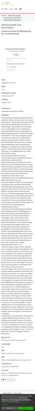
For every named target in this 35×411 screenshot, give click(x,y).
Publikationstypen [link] (14, 15)
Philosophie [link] (5, 340)
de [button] (2, 9)
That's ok (25, 408)
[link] (8, 83)
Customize (4, 404)
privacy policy (24, 402)
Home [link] (3, 15)
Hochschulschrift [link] (7, 96)
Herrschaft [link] (14, 340)
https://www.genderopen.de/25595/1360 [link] (16, 360)
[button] (16, 9)
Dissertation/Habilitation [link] (12, 18)
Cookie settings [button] (7, 393)
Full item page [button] (9, 380)
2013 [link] (3, 89)
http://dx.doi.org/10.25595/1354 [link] (12, 353)
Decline (9, 408)
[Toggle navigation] (20, 9)
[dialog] (17, 402)
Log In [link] (11, 9)
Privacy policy (17, 393)
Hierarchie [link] (21, 340)
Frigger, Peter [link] (6, 102)
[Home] (7, 4)
